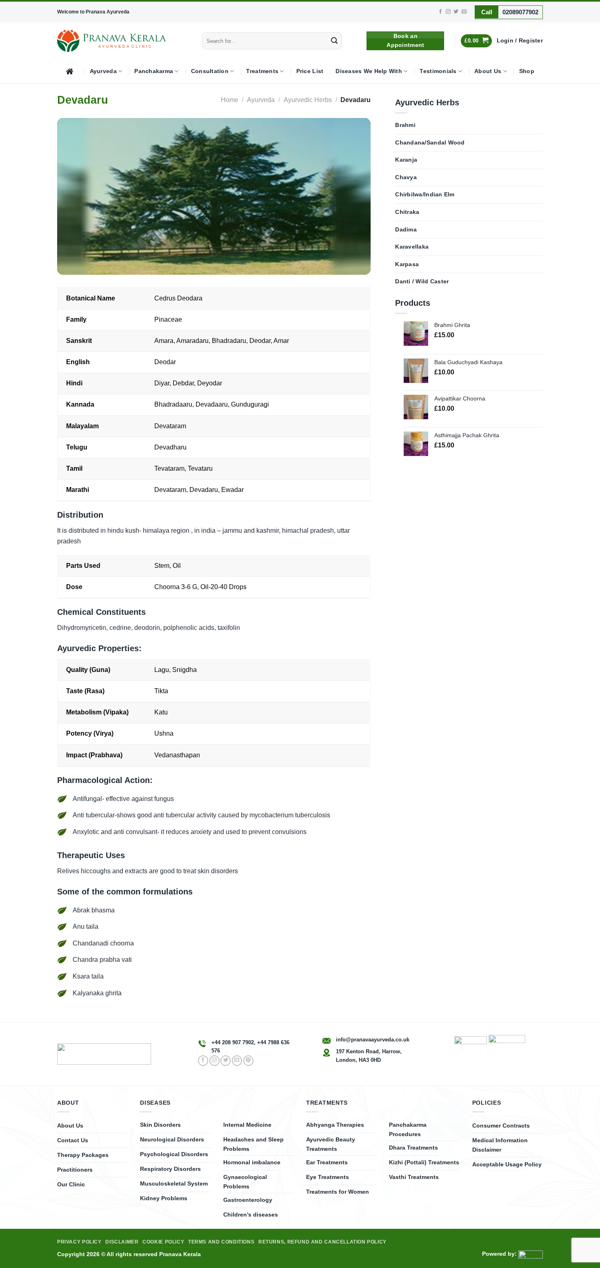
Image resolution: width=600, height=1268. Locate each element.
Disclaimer (121, 1242)
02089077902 (520, 12)
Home (229, 99)
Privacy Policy (79, 1242)
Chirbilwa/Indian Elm (424, 194)
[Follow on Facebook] (440, 12)
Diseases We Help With (369, 71)
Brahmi (405, 125)
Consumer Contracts (501, 1125)
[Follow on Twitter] (455, 12)
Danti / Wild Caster (422, 281)
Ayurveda (103, 71)
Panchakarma (153, 71)
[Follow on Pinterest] (248, 1060)
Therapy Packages (83, 1155)
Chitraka (407, 212)
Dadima (406, 230)
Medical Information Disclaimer (500, 1145)
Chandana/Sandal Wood (429, 143)
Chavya (406, 177)
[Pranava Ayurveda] (111, 40)
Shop (526, 71)
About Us (487, 71)
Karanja (406, 160)
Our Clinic (71, 1184)
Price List (310, 71)
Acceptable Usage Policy (507, 1164)
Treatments (262, 71)
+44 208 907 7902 (232, 1042)
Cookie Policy (163, 1242)
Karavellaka (412, 247)
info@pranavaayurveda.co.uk (372, 1040)
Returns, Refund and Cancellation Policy (322, 1242)
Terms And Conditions (221, 1242)
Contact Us (72, 1140)
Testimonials (438, 71)
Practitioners (75, 1169)
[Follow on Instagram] (448, 12)
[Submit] (334, 41)
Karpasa (407, 264)
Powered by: (500, 1253)
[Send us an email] (464, 12)
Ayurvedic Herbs (308, 99)
